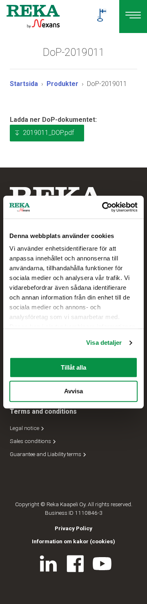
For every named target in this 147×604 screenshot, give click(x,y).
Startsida (24, 84)
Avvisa (73, 391)
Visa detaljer (104, 342)
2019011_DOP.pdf (48, 133)
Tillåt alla (73, 367)
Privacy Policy (73, 528)
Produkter (62, 84)
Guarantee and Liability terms (46, 454)
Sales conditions (31, 441)
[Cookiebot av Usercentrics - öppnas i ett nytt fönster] (104, 207)
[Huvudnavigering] (133, 16)
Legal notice (25, 428)
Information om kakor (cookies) (73, 541)
